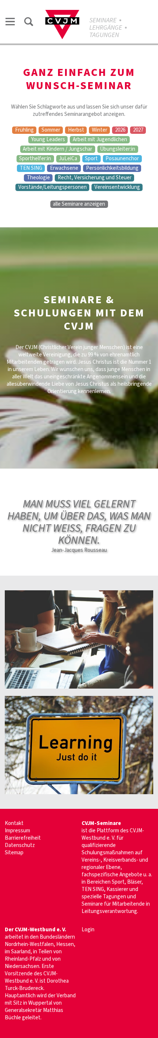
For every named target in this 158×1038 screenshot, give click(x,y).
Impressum (17, 831)
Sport (91, 158)
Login (88, 930)
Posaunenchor (122, 158)
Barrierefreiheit (23, 838)
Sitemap (14, 853)
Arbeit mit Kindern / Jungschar (57, 149)
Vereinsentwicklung (117, 187)
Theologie (38, 177)
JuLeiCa (68, 158)
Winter (99, 130)
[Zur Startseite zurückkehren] (62, 13)
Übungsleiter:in (117, 149)
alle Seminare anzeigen (79, 204)
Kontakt (14, 823)
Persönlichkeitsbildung (112, 168)
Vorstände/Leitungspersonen (52, 187)
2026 (120, 130)
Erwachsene (64, 168)
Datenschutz (20, 845)
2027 (138, 130)
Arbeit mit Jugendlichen (100, 139)
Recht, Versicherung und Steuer (95, 177)
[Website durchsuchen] (28, 23)
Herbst (76, 130)
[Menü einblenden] (10, 23)
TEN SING (31, 168)
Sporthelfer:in (35, 158)
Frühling (24, 130)
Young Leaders (48, 139)
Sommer (51, 130)
